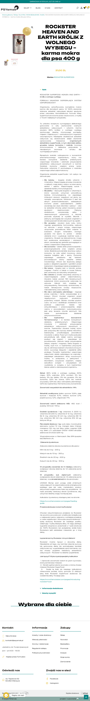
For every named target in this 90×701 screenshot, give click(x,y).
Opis (44, 89)
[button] (32, 27)
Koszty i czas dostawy (41, 635)
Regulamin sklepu (39, 648)
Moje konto (65, 657)
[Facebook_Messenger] (6, 695)
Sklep (26, 8)
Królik (42, 15)
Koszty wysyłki (49, 593)
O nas (47, 8)
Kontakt (59, 8)
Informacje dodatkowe (52, 588)
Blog (38, 8)
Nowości (64, 639)
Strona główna (7, 15)
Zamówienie (65, 662)
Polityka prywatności (41, 653)
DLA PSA (22, 15)
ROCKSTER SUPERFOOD (64, 77)
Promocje (64, 648)
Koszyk (63, 653)
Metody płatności (39, 639)
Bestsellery (65, 644)
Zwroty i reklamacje (40, 644)
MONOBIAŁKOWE (32, 15)
